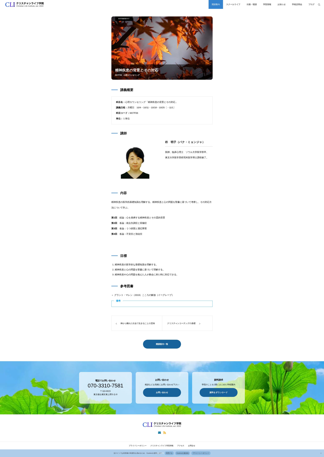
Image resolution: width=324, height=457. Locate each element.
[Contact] (159, 432)
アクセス (180, 446)
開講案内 (216, 4)
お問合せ (191, 446)
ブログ (311, 4)
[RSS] (164, 432)
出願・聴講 (252, 4)
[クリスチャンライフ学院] (24, 4)
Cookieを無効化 (182, 453)
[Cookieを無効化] (321, 453)
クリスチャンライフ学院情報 (161, 446)
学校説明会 (297, 4)
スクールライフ (233, 4)
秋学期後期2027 (123, 18)
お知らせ (282, 4)
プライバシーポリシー (138, 446)
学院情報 (267, 4)
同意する (169, 453)
